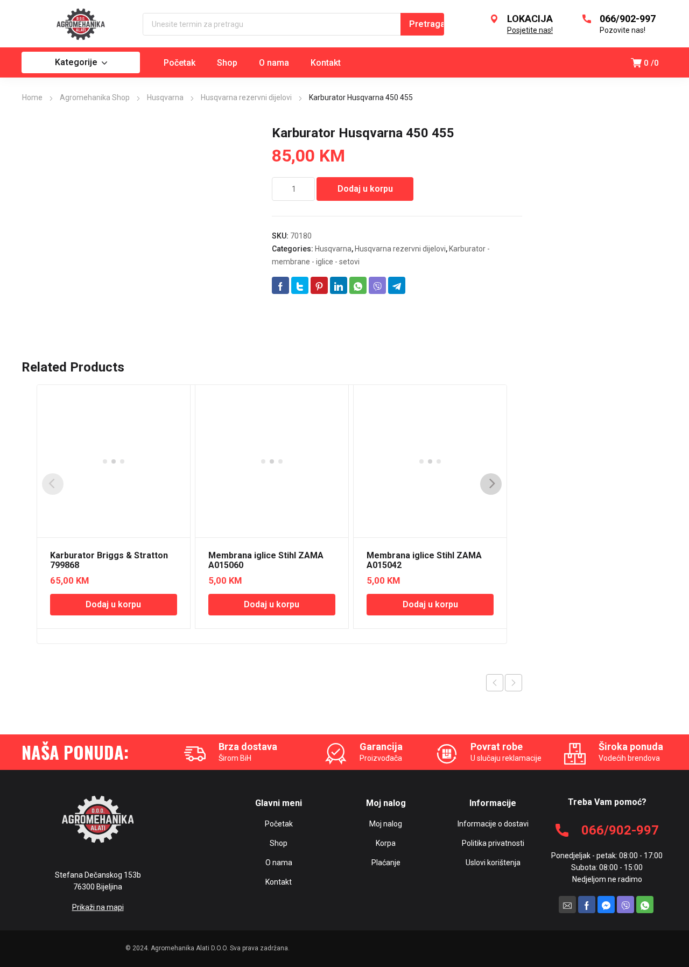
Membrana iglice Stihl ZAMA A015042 (424, 560)
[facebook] (586, 904)
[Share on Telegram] (396, 285)
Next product (513, 682)
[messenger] (606, 904)
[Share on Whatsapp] (358, 285)
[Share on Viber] (377, 285)
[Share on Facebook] (280, 285)
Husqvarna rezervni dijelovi (246, 97)
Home (32, 97)
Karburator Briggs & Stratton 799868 (109, 560)
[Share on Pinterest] (319, 285)
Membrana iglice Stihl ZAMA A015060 (266, 560)
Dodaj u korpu (365, 189)
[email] (567, 904)
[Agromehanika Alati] (81, 24)
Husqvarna (165, 97)
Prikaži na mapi (98, 907)
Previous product (494, 682)
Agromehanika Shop (95, 97)
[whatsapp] (644, 904)
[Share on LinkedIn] (338, 285)
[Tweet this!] (299, 285)
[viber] (625, 904)
